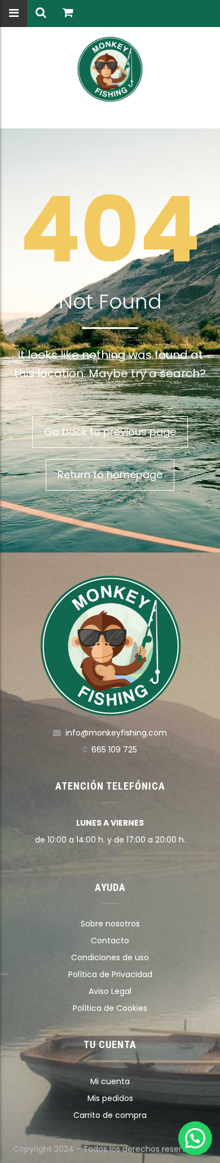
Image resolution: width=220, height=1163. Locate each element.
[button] (195, 1138)
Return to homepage (110, 474)
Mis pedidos (110, 1098)
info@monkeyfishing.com (116, 732)
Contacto (110, 940)
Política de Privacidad (110, 974)
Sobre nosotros (110, 923)
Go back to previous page (110, 432)
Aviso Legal (110, 991)
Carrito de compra (110, 1115)
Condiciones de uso (110, 957)
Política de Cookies (110, 1008)
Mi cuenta (110, 1081)
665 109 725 (114, 749)
